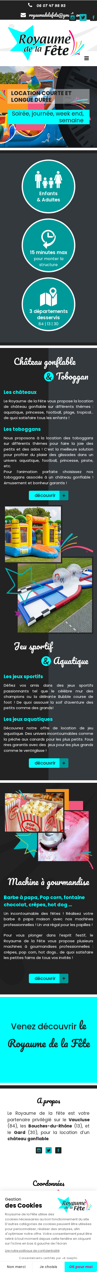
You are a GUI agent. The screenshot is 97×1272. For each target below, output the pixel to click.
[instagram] (39, 1150)
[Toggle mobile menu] (87, 58)
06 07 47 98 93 (50, 5)
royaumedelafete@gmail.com (55, 15)
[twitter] (49, 1150)
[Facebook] (58, 1150)
